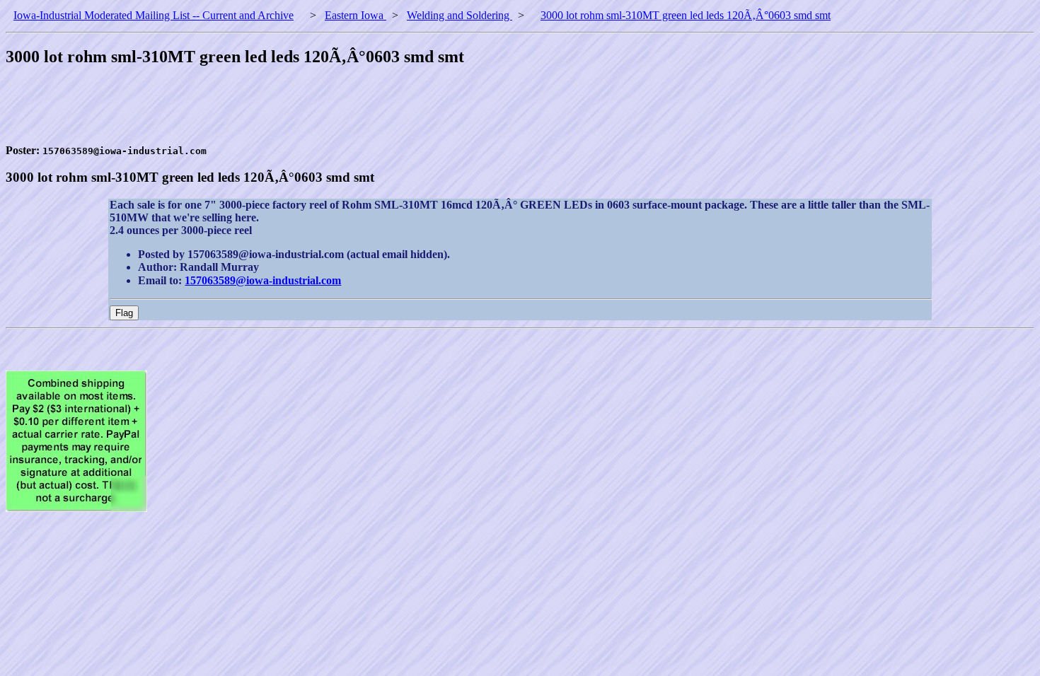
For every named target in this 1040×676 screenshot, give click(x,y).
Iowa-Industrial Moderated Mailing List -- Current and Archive (153, 15)
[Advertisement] (263, 112)
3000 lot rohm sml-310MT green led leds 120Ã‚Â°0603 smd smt (686, 15)
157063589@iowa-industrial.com (263, 280)
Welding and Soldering (459, 15)
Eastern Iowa (355, 15)
